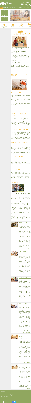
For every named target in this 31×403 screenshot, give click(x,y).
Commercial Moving (4, 17)
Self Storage (28, 388)
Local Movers (28, 301)
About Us (24, 7)
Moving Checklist (19, 7)
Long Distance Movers (4, 15)
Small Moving (4, 10)
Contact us (29, 7)
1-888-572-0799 (27, 4)
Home (1, 7)
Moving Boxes (5, 7)
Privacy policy (3, 391)
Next (30, 25)
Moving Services (12, 7)
